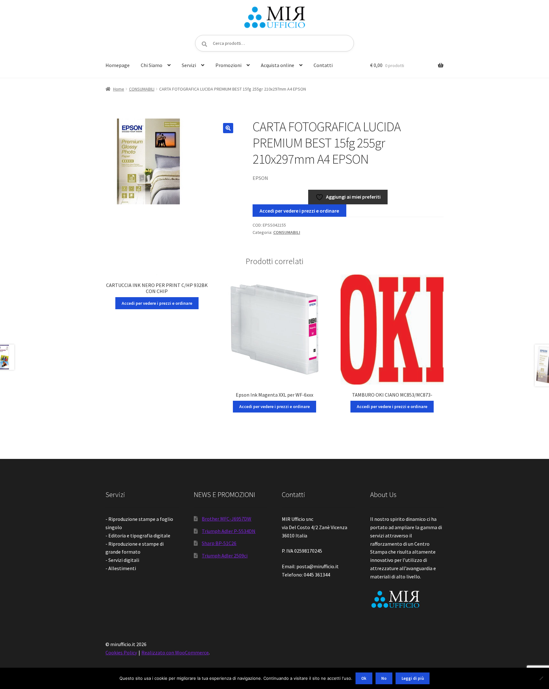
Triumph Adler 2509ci (224, 555)
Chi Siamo (151, 65)
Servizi (189, 65)
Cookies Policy (121, 652)
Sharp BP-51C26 (219, 543)
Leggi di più (413, 678)
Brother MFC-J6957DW (226, 518)
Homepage (117, 65)
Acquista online (277, 65)
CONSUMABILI (141, 89)
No (384, 678)
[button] (228, 128)
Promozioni (228, 65)
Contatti (323, 65)
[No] (541, 678)
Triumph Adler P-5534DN (228, 531)
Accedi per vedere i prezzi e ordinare (299, 211)
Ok (363, 678)
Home (118, 89)
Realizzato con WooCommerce (175, 652)
